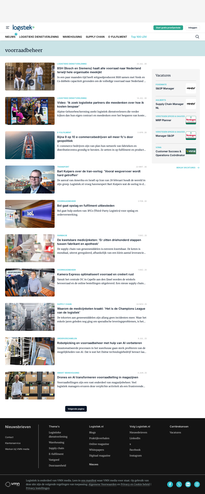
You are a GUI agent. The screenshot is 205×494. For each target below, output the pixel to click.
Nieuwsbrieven (18, 427)
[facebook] (170, 484)
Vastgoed (54, 459)
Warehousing (56, 442)
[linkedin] (188, 484)
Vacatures (175, 432)
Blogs (92, 432)
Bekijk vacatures (185, 167)
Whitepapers (96, 449)
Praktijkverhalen (99, 438)
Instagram (136, 455)
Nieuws (93, 464)
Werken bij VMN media (17, 449)
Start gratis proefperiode (168, 27)
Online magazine (99, 444)
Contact (9, 437)
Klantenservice (12, 443)
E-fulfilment (56, 453)
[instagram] (197, 484)
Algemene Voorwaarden (103, 484)
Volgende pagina (76, 409)
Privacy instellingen (38, 488)
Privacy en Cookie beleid (135, 484)
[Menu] (7, 27)
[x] (179, 484)
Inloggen (192, 27)
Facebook (135, 449)
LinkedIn (135, 438)
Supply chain (56, 448)
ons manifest (88, 480)
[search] (197, 37)
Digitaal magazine (99, 455)
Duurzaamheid (57, 465)
